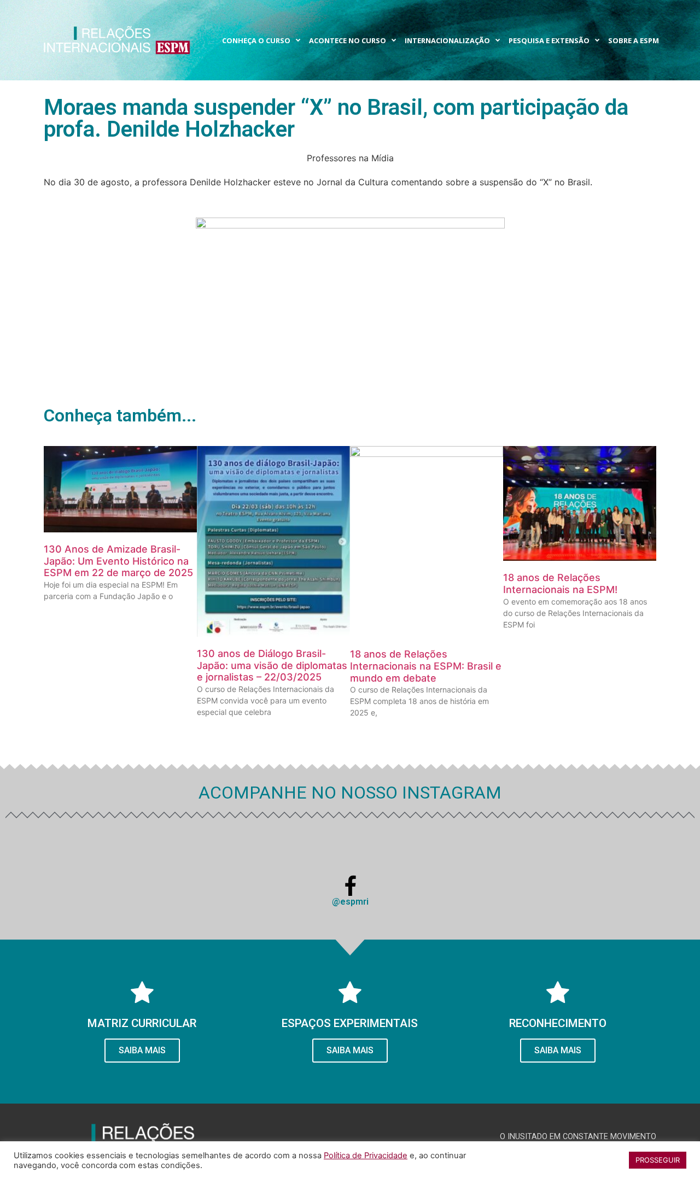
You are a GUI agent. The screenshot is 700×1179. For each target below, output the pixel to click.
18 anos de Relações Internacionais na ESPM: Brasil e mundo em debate (425, 665)
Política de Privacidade (365, 1155)
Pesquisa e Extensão (549, 40)
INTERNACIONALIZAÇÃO (447, 40)
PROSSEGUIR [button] (657, 1159)
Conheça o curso (256, 40)
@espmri (350, 901)
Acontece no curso (347, 40)
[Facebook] (350, 887)
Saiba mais (557, 1050)
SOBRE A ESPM (633, 40)
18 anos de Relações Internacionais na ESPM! (560, 583)
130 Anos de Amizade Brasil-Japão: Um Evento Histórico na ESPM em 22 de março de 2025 (118, 560)
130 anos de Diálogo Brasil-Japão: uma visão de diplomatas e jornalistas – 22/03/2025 (272, 665)
